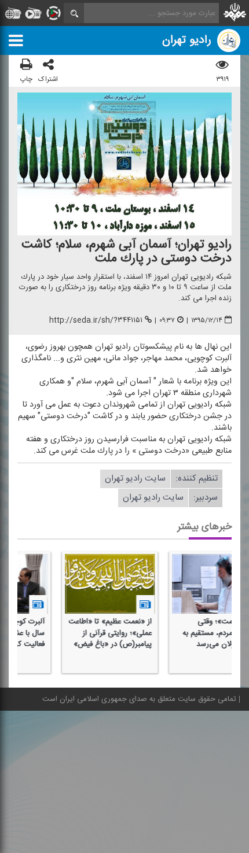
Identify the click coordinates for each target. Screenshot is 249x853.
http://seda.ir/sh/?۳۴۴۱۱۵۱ (95, 320)
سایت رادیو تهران (135, 478)
